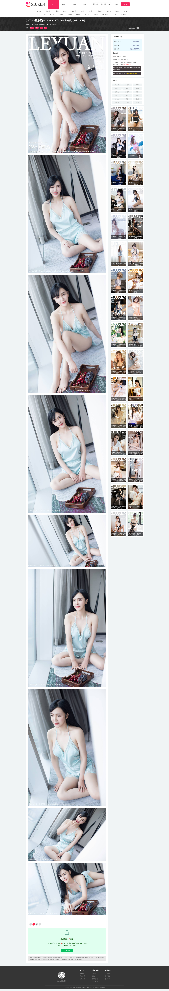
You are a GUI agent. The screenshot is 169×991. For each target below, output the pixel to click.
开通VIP (125, 4)
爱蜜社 (48, 11)
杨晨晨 (117, 92)
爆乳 (127, 88)
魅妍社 (65, 11)
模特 (63, 4)
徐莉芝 (117, 99)
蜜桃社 (83, 11)
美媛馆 (74, 11)
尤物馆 (109, 11)
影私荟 (87, 14)
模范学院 (105, 14)
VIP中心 (94, 973)
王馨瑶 (137, 95)
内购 (125, 11)
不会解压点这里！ (128, 64)
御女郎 (78, 14)
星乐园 (70, 14)
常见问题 (95, 981)
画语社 (117, 88)
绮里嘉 (117, 95)
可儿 (127, 95)
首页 (53, 4)
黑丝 (127, 99)
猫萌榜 (96, 14)
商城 (74, 4)
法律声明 (82, 976)
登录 (117, 4)
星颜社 (100, 11)
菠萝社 (91, 11)
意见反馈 (108, 976)
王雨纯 (137, 92)
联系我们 (108, 979)
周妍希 (127, 92)
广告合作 (108, 973)
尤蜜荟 (56, 11)
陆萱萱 (137, 99)
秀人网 (39, 11)
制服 (137, 102)
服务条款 (82, 979)
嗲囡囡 (52, 14)
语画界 (117, 11)
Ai (37, 14)
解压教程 (95, 979)
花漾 (44, 14)
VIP (84, 4)
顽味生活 (124, 14)
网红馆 (114, 14)
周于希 (137, 88)
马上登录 (67, 950)
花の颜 (61, 14)
